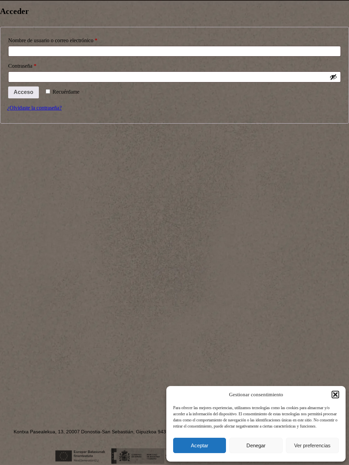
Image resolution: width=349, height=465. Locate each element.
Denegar (255, 445)
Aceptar (199, 445)
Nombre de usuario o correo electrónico (65, 39)
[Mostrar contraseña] (333, 77)
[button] (335, 394)
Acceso (23, 92)
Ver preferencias (312, 445)
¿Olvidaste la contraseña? (34, 108)
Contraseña (34, 65)
